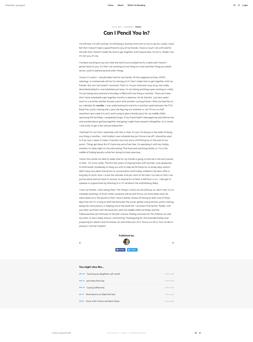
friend (138, 27)
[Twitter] (239, 5)
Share (121, 250)
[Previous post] (81, 243)
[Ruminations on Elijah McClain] (126, 294)
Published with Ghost (138, 333)
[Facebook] (234, 5)
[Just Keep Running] (126, 280)
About (120, 5)
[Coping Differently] (126, 287)
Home (111, 5)
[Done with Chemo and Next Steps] (126, 301)
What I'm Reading (136, 5)
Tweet (133, 250)
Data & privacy (112, 333)
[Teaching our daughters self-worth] (126, 274)
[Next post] (172, 243)
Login (245, 5)
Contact (124, 333)
